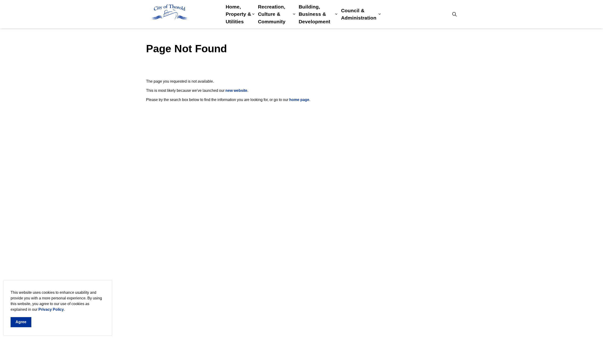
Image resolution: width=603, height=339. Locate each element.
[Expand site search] (454, 14)
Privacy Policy (51, 309)
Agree (21, 322)
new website (236, 91)
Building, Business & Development (314, 14)
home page (299, 100)
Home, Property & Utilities (238, 14)
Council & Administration (358, 14)
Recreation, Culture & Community (271, 14)
